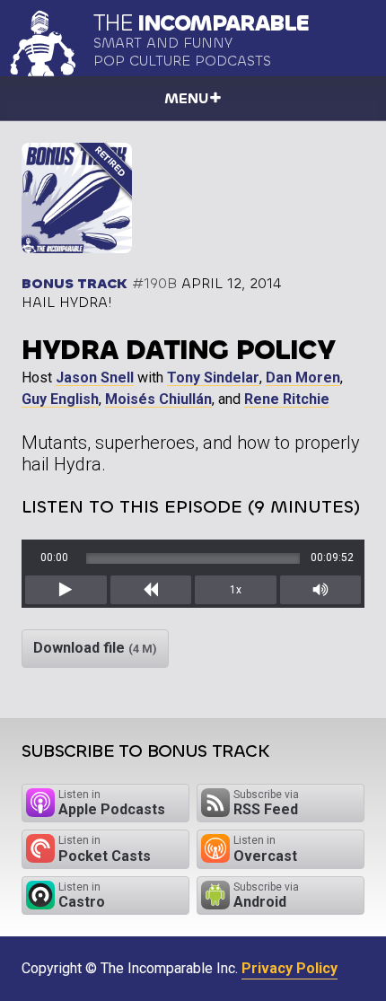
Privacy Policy (289, 968)
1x (235, 590)
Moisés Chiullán (158, 399)
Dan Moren (303, 377)
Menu (186, 98)
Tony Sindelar (213, 377)
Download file (95, 647)
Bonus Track (74, 283)
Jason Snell (95, 377)
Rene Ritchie (286, 399)
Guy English (60, 399)
